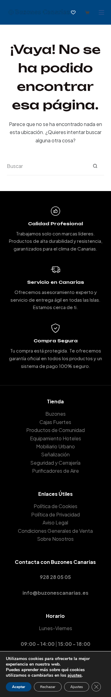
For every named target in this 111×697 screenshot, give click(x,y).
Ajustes (76, 686)
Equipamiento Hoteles (55, 438)
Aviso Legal (55, 522)
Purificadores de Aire (55, 470)
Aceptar (18, 686)
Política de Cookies (55, 506)
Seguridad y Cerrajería (55, 462)
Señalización (55, 454)
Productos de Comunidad (55, 430)
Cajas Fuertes (55, 422)
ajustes (75, 675)
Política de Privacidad (55, 514)
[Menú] (101, 12)
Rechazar (48, 686)
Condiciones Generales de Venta (55, 531)
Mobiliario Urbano (55, 446)
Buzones (55, 413)
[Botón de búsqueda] (95, 166)
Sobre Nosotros (55, 539)
